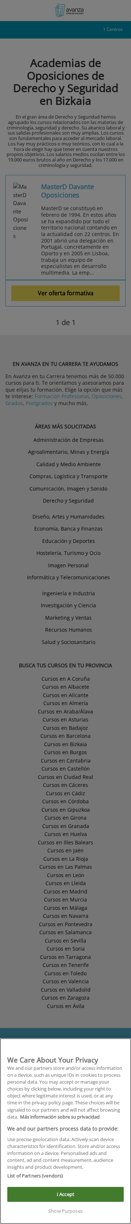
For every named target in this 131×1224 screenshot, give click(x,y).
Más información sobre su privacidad (60, 1116)
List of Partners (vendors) (35, 1175)
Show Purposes (65, 1211)
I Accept (65, 1194)
